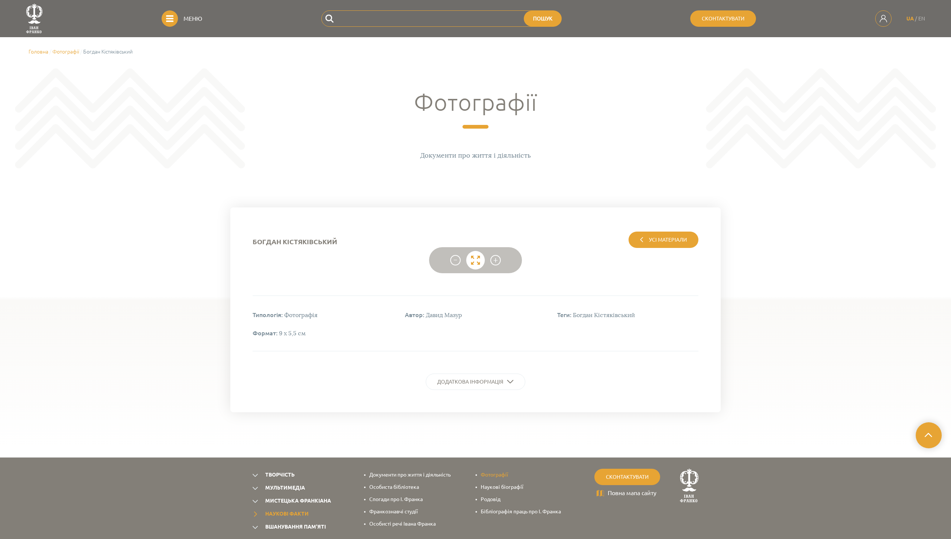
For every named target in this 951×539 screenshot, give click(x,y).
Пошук (542, 19)
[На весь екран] (475, 260)
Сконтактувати (723, 19)
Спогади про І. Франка (396, 499)
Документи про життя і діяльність (410, 475)
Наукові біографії (502, 487)
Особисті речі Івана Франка (402, 524)
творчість (280, 475)
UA (910, 19)
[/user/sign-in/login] (883, 18)
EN (921, 19)
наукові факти (287, 514)
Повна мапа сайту (632, 493)
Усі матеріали (668, 240)
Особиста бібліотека (394, 487)
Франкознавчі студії (393, 511)
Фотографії (65, 52)
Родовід (490, 499)
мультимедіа (285, 488)
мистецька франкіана (298, 501)
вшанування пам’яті (295, 527)
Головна (38, 52)
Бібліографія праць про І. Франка (521, 511)
